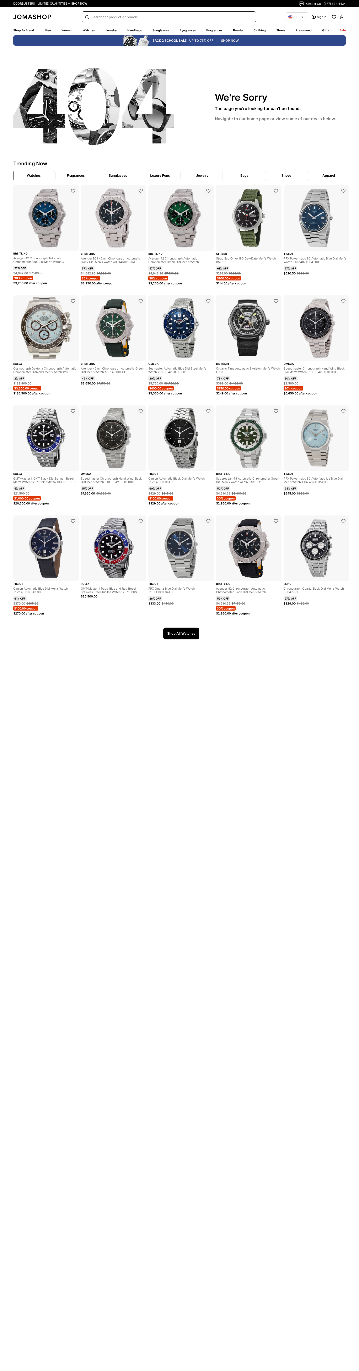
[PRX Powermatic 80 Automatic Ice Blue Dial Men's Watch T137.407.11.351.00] (343, 411)
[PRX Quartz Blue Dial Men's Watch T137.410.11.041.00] (208, 521)
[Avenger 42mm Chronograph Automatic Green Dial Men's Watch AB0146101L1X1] (141, 301)
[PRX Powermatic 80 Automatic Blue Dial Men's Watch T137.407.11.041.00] (343, 191)
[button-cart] (342, 16)
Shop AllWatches (181, 633)
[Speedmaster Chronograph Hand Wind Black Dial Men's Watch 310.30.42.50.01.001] (343, 301)
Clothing (259, 30)
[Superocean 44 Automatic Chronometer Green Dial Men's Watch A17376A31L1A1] (276, 411)
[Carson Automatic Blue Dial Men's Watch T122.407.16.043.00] (73, 521)
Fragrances (214, 30)
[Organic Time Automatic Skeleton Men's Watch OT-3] (276, 301)
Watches (89, 30)
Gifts (325, 30)
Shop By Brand (23, 30)
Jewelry (111, 30)
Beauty (238, 30)
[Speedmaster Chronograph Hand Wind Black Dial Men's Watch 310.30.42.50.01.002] (141, 411)
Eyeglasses (188, 30)
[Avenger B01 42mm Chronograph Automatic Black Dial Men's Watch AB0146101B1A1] (141, 191)
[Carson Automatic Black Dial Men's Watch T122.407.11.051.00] (208, 411)
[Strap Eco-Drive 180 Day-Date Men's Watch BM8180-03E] (276, 191)
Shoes (280, 30)
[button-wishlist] (334, 16)
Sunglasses (160, 30)
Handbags (134, 30)
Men (48, 30)
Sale (343, 30)
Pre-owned (304, 30)
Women (66, 30)
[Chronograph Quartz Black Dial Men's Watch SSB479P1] (343, 521)
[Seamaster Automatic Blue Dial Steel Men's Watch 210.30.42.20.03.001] (208, 301)
